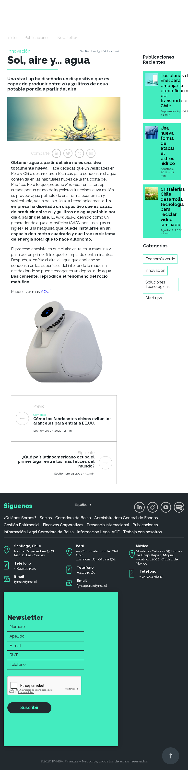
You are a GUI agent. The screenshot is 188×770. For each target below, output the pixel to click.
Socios (46, 518)
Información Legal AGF (98, 532)
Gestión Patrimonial (21, 525)
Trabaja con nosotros (142, 532)
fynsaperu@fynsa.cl (92, 586)
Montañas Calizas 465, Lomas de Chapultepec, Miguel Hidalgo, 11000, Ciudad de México (159, 557)
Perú (80, 546)
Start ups (153, 298)
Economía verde (160, 259)
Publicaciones (36, 37)
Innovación (155, 270)
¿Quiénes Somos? (20, 518)
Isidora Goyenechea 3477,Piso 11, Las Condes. (34, 553)
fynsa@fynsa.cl (25, 582)
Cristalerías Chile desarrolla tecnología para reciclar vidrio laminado (173, 207)
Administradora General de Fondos (126, 518)
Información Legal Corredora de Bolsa (39, 532)
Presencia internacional (108, 525)
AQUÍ (45, 291)
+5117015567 (86, 572)
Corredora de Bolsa (73, 518)
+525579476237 (151, 576)
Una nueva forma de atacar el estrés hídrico (168, 145)
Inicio (12, 37)
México (142, 546)
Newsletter (67, 37)
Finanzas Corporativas (63, 525)
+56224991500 (25, 568)
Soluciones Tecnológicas (157, 284)
